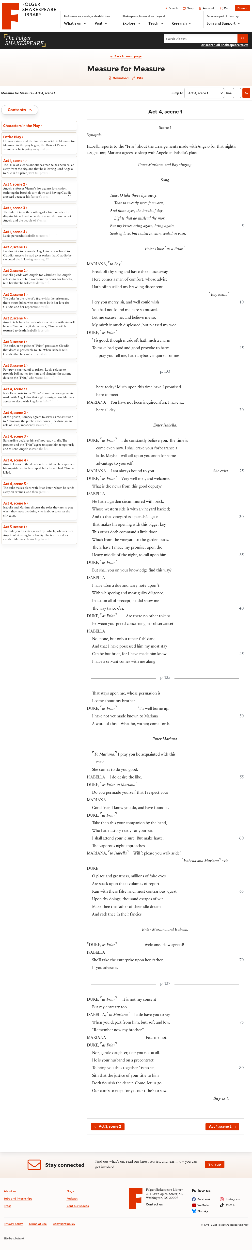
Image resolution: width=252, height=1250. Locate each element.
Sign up (214, 1164)
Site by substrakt (14, 1238)
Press (7, 1206)
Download (120, 78)
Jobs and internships (18, 1198)
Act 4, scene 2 (220, 1126)
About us (10, 1191)
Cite (139, 78)
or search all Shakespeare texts (224, 45)
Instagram (233, 1199)
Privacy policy (13, 1224)
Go (246, 93)
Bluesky (202, 1211)
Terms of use (38, 1224)
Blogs (70, 1191)
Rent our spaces (77, 1206)
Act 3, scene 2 (110, 1126)
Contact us (154, 1204)
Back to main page (127, 56)
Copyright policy (64, 1224)
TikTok (230, 1205)
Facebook (203, 1199)
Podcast (72, 1198)
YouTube (203, 1205)
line (229, 93)
